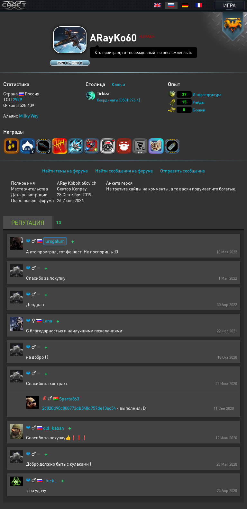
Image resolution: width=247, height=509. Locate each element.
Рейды (199, 102)
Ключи (118, 84)
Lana (47, 320)
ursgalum (55, 241)
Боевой (199, 110)
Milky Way (28, 115)
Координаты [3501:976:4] (118, 100)
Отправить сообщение (182, 170)
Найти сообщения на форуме (124, 170)
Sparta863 (69, 398)
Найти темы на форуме (65, 170)
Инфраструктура (207, 94)
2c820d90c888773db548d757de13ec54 (79, 408)
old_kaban (53, 428)
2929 (17, 99)
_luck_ (50, 480)
